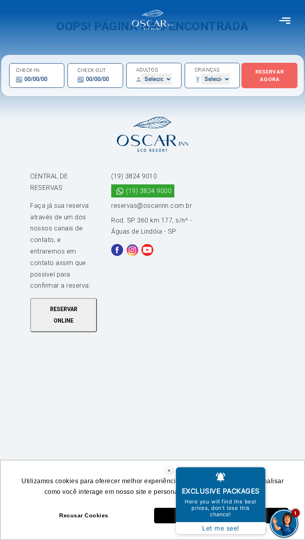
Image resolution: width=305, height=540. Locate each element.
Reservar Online (63, 315)
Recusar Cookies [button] (83, 515)
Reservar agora (269, 76)
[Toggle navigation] (285, 20)
